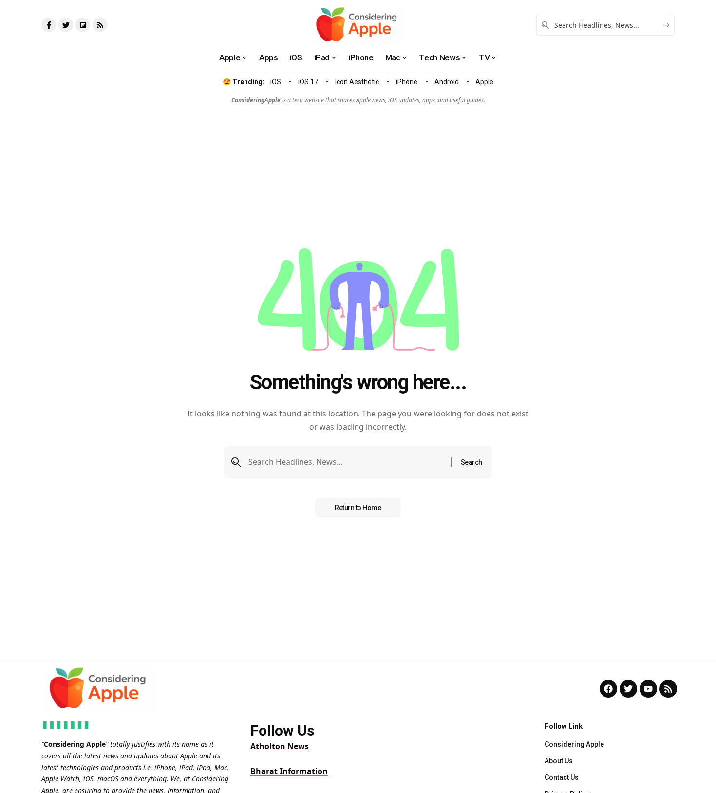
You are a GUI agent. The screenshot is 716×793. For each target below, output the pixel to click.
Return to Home (358, 507)
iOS (275, 81)
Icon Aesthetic (357, 81)
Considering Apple (75, 744)
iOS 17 (308, 81)
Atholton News (279, 746)
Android (446, 81)
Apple (484, 81)
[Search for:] (346, 462)
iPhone (406, 81)
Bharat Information (289, 771)
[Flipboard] (82, 25)
